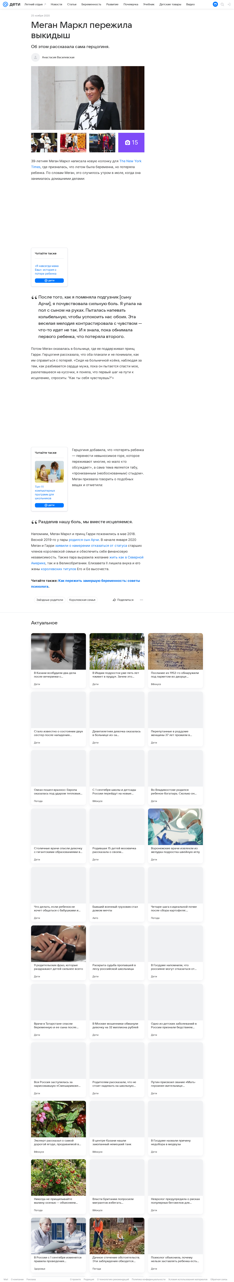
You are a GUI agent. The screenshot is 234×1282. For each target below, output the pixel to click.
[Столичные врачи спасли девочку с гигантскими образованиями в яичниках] (58, 836)
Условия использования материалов (187, 1279)
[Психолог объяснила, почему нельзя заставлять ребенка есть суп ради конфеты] (175, 1245)
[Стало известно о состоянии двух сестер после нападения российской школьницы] (58, 719)
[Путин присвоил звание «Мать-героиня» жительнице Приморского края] (175, 1069)
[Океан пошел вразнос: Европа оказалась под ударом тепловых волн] (58, 777)
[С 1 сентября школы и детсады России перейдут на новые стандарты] (117, 777)
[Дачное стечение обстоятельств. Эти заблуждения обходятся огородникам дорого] (117, 1245)
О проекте (75, 1279)
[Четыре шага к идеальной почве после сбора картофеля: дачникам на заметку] (175, 894)
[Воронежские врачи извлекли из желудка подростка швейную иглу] (175, 836)
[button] (87, 98)
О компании (17, 1279)
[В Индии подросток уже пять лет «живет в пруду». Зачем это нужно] (117, 660)
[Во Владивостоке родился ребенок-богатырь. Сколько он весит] (175, 777)
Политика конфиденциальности (148, 1279)
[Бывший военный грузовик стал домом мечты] (117, 894)
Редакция (89, 1279)
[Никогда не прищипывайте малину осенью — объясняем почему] (58, 1186)
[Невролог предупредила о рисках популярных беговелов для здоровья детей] (175, 1186)
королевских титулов (58, 569)
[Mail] (5, 4)
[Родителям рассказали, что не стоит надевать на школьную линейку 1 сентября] (117, 1069)
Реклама (31, 1279)
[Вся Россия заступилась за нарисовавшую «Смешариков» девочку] (58, 1069)
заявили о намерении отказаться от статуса (91, 545)
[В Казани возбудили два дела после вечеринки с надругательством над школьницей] (58, 660)
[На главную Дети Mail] (14, 4)
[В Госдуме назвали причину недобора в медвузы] (175, 1128)
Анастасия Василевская (58, 57)
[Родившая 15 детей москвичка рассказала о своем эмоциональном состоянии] (117, 836)
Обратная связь (218, 1279)
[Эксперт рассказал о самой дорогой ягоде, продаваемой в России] (58, 1128)
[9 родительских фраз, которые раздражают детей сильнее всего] (58, 952)
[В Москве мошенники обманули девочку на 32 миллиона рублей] (117, 1011)
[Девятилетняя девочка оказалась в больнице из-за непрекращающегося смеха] (117, 719)
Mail (6, 1279)
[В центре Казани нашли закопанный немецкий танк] (117, 1128)
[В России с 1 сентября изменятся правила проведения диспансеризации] (58, 1245)
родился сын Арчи (84, 540)
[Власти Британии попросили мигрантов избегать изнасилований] (117, 1186)
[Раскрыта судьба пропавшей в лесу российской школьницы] (117, 952)
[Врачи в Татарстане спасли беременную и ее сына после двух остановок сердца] (58, 1011)
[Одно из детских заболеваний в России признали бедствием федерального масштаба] (175, 1011)
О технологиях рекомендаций (113, 1279)
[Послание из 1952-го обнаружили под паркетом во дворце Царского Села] (175, 660)
